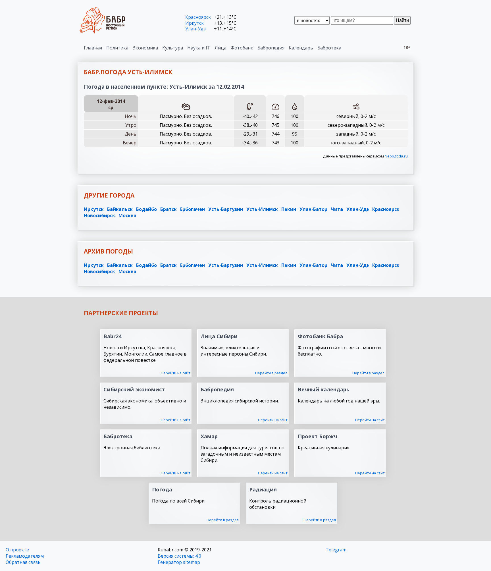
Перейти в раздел (271, 372)
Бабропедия (270, 48)
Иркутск (194, 23)
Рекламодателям (25, 556)
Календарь (301, 48)
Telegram (336, 550)
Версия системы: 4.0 (179, 556)
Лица (220, 48)
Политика (117, 48)
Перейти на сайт (175, 372)
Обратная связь (23, 562)
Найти (402, 20)
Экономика (145, 48)
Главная (93, 48)
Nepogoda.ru (396, 156)
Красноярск (198, 17)
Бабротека (329, 48)
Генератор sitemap (179, 562)
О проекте (17, 550)
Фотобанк (242, 48)
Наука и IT (198, 48)
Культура (172, 48)
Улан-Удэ (195, 29)
